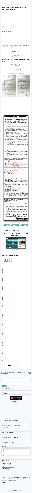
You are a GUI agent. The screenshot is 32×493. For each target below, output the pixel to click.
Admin (4, 11)
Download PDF (18, 69)
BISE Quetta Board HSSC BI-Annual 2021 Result (24, 372)
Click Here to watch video (16, 249)
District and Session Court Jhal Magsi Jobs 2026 (10, 422)
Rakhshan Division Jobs (7, 463)
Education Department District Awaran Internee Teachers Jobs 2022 (7, 372)
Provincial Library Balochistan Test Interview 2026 (11, 425)
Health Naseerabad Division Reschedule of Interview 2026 (12, 427)
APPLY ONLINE (7, 225)
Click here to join (19, 70)
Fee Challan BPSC (24, 225)
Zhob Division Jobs (6, 468)
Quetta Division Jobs (6, 464)
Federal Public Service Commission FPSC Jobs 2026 (11, 437)
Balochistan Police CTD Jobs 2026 (8, 442)
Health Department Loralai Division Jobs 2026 (10, 420)
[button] (3, 467)
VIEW (19, 222)
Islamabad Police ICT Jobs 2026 (7, 430)
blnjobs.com (20, 490)
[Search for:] (16, 379)
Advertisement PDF (15, 225)
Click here (10, 262)
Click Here (17, 230)
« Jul (15, 457)
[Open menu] (30, 1)
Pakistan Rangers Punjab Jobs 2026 (8, 432)
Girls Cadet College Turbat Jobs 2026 (8, 435)
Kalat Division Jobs (6, 462)
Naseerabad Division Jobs (7, 469)
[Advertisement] (16, 19)
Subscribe (4, 386)
